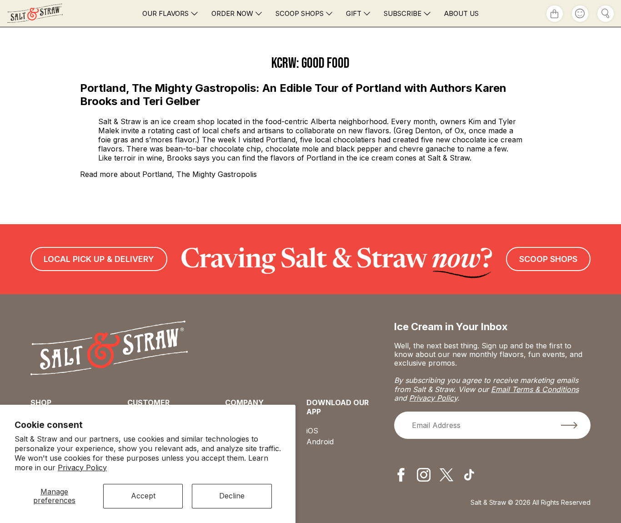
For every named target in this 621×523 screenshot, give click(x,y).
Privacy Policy (82, 467)
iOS (312, 430)
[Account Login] (580, 13)
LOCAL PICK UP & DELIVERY (99, 259)
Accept (143, 495)
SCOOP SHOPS (548, 259)
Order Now (232, 13)
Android (320, 441)
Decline (232, 495)
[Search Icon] (605, 13)
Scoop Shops (299, 13)
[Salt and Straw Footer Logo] (109, 349)
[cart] (554, 13)
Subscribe (402, 13)
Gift (353, 13)
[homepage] (50, 13)
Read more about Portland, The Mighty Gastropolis (168, 174)
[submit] (569, 425)
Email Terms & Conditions (535, 389)
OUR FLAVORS (165, 13)
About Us (461, 13)
